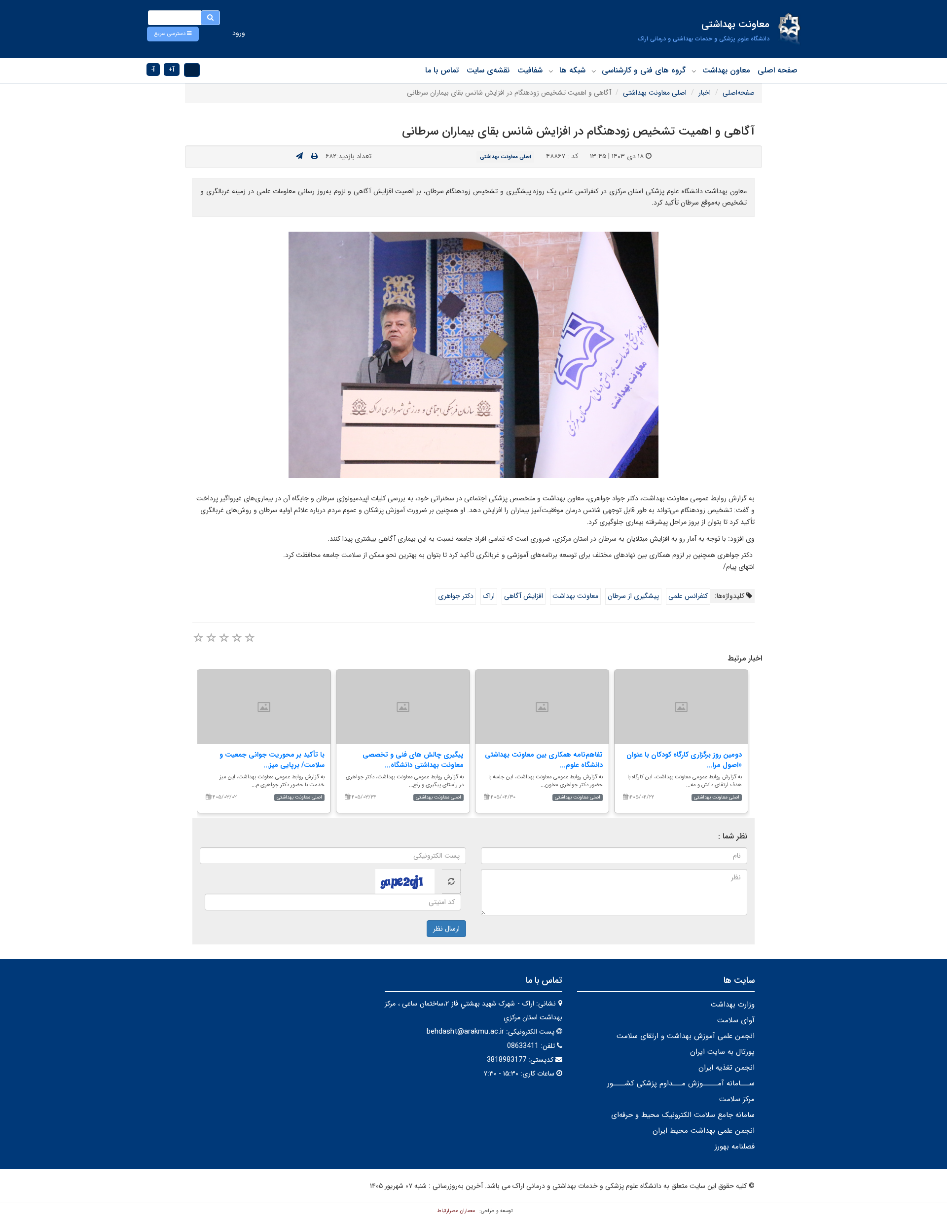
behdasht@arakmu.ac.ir (465, 1032)
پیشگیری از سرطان (633, 596)
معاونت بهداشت (575, 596)
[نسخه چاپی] (314, 156)
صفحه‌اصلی (739, 92)
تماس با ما (442, 70)
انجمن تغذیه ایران (726, 1068)
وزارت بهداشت (733, 1004)
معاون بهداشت (726, 70)
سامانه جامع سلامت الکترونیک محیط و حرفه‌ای (683, 1115)
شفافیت (530, 70)
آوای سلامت (736, 1020)
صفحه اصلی (778, 70)
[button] (173, 34)
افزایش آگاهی (523, 596)
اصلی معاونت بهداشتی (655, 92)
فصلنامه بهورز (735, 1146)
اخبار (704, 92)
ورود (238, 33)
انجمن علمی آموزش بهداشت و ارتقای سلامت (686, 1036)
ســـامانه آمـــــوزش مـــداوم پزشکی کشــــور (681, 1083)
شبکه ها (572, 70)
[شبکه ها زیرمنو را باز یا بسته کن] (550, 71)
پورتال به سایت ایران (722, 1052)
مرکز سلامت (737, 1099)
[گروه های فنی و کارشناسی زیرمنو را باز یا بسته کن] (593, 71)
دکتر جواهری (456, 596)
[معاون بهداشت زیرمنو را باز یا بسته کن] (694, 71)
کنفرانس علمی (688, 596)
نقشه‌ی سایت (488, 70)
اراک (489, 596)
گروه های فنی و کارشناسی (644, 70)
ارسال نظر (446, 928)
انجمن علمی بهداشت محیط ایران (704, 1131)
